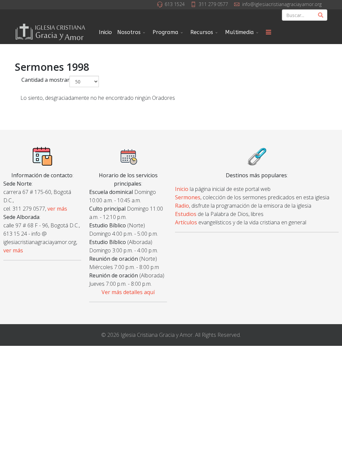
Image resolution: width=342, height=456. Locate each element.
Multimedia (239, 32)
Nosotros (129, 32)
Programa (165, 32)
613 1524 (175, 4)
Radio (182, 205)
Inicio (105, 32)
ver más (57, 208)
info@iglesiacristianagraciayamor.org (282, 4)
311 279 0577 (213, 4)
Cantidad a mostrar (45, 79)
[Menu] (268, 32)
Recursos (201, 32)
